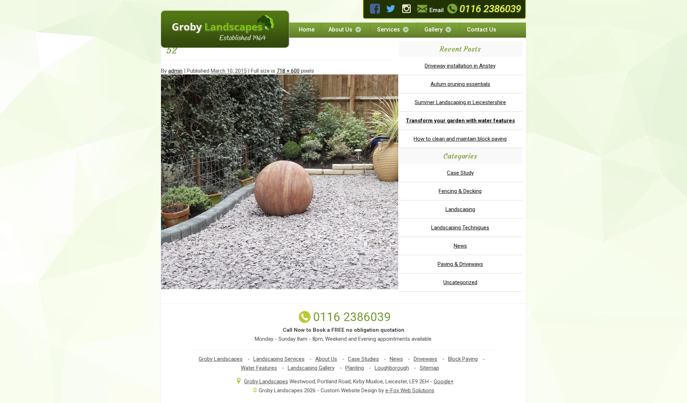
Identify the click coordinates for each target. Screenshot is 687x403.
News (460, 246)
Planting (354, 368)
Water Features (259, 368)
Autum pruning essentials (460, 84)
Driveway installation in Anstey (460, 66)
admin (175, 71)
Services (388, 29)
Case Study (460, 173)
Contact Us (481, 29)
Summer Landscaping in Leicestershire (460, 102)
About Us (340, 29)
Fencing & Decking (460, 191)
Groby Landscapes (221, 359)
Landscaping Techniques (460, 227)
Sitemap (429, 368)
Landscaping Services (278, 359)
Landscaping (460, 209)
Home (307, 29)
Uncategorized (460, 282)
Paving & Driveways (460, 264)
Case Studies (363, 359)
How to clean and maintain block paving (460, 139)
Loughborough (392, 368)
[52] (289, 287)
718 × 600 (288, 71)
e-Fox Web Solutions (409, 390)
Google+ (444, 381)
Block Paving (463, 359)
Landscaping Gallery (311, 368)
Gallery (433, 29)
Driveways (425, 359)
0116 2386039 (490, 9)
